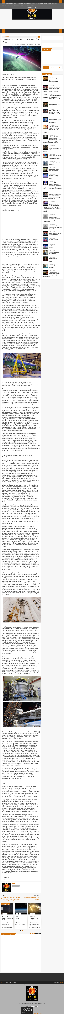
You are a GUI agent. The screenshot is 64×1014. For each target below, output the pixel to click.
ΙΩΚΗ (13, 44)
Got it (36, 7)
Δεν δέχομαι (29, 1006)
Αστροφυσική (6, 36)
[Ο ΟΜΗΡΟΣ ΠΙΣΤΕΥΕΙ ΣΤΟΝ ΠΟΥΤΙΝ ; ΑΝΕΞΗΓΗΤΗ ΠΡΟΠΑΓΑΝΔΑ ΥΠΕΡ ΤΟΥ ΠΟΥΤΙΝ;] (45, 96)
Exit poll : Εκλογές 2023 (54, 239)
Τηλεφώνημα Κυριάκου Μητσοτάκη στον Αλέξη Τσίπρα (54, 177)
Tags (59, 67)
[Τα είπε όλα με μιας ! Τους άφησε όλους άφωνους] (45, 104)
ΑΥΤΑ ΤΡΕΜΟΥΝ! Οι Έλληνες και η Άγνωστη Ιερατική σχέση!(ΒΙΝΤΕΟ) (55, 121)
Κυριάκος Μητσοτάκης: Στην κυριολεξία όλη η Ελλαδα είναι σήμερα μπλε (55, 227)
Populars (46, 67)
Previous (2, 908)
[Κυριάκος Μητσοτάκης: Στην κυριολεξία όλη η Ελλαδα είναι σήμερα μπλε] (45, 226)
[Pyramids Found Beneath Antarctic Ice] (45, 163)
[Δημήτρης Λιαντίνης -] (45, 258)
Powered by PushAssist (38, 1013)
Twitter (15, 886)
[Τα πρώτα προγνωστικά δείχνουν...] (45, 246)
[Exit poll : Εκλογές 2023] (45, 239)
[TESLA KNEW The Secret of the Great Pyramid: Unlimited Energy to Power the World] (45, 156)
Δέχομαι (35, 1006)
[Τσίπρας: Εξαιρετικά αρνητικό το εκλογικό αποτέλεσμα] (45, 233)
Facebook (13, 886)
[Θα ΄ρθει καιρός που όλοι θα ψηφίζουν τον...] (45, 266)
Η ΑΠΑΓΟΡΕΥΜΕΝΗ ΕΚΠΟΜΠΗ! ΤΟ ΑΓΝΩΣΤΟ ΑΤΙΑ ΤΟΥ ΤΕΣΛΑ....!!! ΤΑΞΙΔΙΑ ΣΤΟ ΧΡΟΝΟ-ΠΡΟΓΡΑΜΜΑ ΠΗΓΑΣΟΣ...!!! (51, 129)
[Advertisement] (32, 24)
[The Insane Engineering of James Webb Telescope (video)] (7, 908)
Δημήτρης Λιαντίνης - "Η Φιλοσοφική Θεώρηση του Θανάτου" (54, 260)
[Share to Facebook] (8, 910)
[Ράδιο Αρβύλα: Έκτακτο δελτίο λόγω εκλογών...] (45, 169)
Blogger (32, 933)
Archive (52, 67)
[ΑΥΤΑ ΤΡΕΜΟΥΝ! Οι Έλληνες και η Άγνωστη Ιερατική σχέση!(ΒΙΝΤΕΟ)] (45, 119)
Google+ (17, 886)
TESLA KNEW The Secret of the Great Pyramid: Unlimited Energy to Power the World (55, 157)
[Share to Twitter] (10, 910)
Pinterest (19, 886)
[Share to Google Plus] (12, 910)
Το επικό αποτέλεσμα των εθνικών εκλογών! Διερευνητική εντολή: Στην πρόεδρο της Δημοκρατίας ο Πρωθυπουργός (51, 218)
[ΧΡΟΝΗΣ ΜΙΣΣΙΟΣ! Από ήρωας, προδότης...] (45, 252)
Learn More (30, 7)
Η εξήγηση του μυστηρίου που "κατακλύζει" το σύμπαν (20, 40)
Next (40, 908)
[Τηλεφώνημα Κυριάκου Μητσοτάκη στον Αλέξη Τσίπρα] (45, 175)
